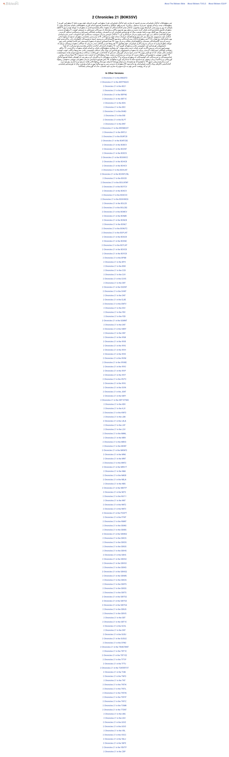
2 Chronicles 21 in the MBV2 (114, 442)
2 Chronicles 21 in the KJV (114, 408)
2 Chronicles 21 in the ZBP (114, 751)
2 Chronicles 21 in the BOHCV (114, 166)
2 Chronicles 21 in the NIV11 (114, 496)
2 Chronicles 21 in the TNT (114, 680)
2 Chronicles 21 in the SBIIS (114, 555)
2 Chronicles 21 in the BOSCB (114, 237)
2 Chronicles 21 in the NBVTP (114, 488)
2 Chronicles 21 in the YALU (114, 739)
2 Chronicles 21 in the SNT (115, 630)
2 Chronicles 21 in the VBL (114, 731)
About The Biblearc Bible (175, 4)
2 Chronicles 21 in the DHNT (114, 291)
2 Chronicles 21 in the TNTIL (114, 689)
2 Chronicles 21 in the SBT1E (114, 622)
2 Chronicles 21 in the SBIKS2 (114, 571)
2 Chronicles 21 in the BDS (114, 103)
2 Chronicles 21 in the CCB (115, 270)
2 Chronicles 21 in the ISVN (114, 387)
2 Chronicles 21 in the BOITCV (114, 187)
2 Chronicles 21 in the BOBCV (114, 145)
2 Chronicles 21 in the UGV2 (114, 722)
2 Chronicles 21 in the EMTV (114, 304)
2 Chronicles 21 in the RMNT (114, 521)
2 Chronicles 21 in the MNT (114, 459)
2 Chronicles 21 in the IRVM (114, 358)
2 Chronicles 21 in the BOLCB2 (114, 207)
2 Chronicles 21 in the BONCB (114, 220)
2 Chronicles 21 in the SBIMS (114, 576)
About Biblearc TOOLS (196, 4)
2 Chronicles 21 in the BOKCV (114, 191)
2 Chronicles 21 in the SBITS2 (114, 597)
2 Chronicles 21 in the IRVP (114, 371)
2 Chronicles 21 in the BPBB (114, 258)
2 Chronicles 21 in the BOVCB (114, 249)
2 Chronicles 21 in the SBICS (114, 538)
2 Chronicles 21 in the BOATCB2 (114, 141)
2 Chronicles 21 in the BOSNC (114, 241)
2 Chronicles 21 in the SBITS (114, 592)
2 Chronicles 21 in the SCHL (114, 626)
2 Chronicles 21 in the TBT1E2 (114, 655)
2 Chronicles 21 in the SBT (114, 618)
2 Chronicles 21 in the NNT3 (114, 509)
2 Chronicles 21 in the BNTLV (114, 132)
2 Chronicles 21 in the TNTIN (114, 693)
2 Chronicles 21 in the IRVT (114, 375)
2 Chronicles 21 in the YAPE (114, 743)
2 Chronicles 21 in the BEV (114, 107)
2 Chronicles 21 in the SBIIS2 (114, 559)
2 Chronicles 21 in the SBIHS (115, 551)
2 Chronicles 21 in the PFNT (114, 517)
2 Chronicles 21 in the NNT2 (114, 505)
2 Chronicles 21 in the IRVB (114, 341)
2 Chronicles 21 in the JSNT (114, 392)
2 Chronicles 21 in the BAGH (114, 90)
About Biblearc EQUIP (217, 4)
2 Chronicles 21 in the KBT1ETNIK (114, 400)
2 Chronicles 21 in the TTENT (114, 710)
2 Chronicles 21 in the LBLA (114, 421)
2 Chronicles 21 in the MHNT (114, 446)
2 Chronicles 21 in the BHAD (114, 111)
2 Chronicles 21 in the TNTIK (114, 684)
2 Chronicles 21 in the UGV (115, 718)
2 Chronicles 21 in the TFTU (114, 664)
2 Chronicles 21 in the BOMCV (114, 212)
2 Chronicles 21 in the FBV (114, 312)
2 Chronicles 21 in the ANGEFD (114, 78)
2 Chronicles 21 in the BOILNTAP (114, 182)
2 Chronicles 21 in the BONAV (114, 216)
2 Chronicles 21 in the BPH (114, 262)
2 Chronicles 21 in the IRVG (114, 346)
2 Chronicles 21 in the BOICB (115, 178)
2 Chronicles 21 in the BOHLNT (114, 170)
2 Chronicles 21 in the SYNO (114, 643)
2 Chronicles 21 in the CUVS (114, 279)
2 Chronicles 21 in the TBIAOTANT (114, 647)
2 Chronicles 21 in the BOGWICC (114, 157)
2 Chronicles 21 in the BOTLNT (114, 245)
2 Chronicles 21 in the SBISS (114, 588)
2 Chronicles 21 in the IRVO (114, 366)
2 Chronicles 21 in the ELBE (114, 300)
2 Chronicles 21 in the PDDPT (114, 513)
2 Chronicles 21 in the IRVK (114, 354)
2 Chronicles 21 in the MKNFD (114, 450)
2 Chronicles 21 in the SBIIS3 (114, 563)
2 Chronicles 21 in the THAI (114, 672)
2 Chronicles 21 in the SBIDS (115, 542)
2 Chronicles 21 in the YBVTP (114, 747)
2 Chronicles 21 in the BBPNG (114, 94)
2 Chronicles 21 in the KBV (115, 404)
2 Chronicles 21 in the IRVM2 (114, 362)
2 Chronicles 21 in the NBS (114, 484)
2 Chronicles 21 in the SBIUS (114, 609)
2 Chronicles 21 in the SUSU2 (114, 638)
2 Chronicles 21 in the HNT (114, 333)
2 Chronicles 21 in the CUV (115, 274)
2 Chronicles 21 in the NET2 (114, 492)
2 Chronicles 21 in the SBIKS (114, 567)
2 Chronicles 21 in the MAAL (114, 433)
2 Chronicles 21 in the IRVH (114, 350)
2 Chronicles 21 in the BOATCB (114, 136)
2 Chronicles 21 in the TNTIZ (114, 701)
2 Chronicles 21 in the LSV (114, 429)
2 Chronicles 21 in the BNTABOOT (115, 128)
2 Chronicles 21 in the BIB (114, 115)
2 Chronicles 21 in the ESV (114, 308)
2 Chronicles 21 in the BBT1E (114, 99)
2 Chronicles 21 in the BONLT (114, 224)
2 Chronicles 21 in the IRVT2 (114, 379)
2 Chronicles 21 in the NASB (114, 475)
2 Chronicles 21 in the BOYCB (114, 253)
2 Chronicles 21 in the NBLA (114, 479)
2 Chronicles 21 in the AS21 (114, 86)
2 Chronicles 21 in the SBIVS (114, 613)
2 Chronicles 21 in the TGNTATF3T (114, 668)
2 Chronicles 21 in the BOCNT (114, 149)
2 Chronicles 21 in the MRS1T (114, 467)
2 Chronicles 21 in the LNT (114, 425)
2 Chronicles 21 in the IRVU (114, 383)
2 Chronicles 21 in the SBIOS (115, 580)
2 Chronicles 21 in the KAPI (114, 396)
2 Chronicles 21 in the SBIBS (114, 530)
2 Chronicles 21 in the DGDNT (114, 287)
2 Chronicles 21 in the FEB (114, 316)
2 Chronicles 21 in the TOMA (114, 705)
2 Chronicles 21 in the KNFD (114, 412)
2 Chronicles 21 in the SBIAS (114, 525)
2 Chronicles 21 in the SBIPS (115, 584)
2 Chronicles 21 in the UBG (115, 714)
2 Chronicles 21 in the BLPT (114, 120)
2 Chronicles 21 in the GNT (115, 325)
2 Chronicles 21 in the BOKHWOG (114, 199)
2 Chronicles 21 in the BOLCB (114, 203)
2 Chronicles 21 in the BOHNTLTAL (114, 174)
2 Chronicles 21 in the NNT (114, 500)
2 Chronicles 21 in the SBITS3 (114, 601)
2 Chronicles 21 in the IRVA (114, 337)
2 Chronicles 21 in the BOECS (114, 153)
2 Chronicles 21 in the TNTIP (114, 697)
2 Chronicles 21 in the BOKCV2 (114, 195)
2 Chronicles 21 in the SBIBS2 (114, 534)
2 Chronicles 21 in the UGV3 (114, 726)
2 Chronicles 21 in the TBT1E (115, 651)
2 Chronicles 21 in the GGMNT (114, 320)
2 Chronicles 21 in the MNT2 (114, 463)
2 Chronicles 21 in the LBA (114, 417)
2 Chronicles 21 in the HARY (114, 329)
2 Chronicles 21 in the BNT (115, 124)
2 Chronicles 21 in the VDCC (114, 735)
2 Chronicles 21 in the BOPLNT (114, 233)
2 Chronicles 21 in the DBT (115, 283)
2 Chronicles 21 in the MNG (114, 454)
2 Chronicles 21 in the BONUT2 (114, 228)
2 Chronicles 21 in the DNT (114, 295)
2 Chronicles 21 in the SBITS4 (114, 605)
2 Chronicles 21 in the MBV (114, 438)
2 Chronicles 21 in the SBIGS (114, 546)
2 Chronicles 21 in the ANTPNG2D (114, 82)
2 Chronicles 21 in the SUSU (114, 634)
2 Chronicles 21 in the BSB (115, 266)
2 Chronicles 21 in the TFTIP (114, 659)
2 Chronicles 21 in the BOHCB (114, 161)
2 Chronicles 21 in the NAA (114, 471)
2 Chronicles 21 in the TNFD (114, 676)
